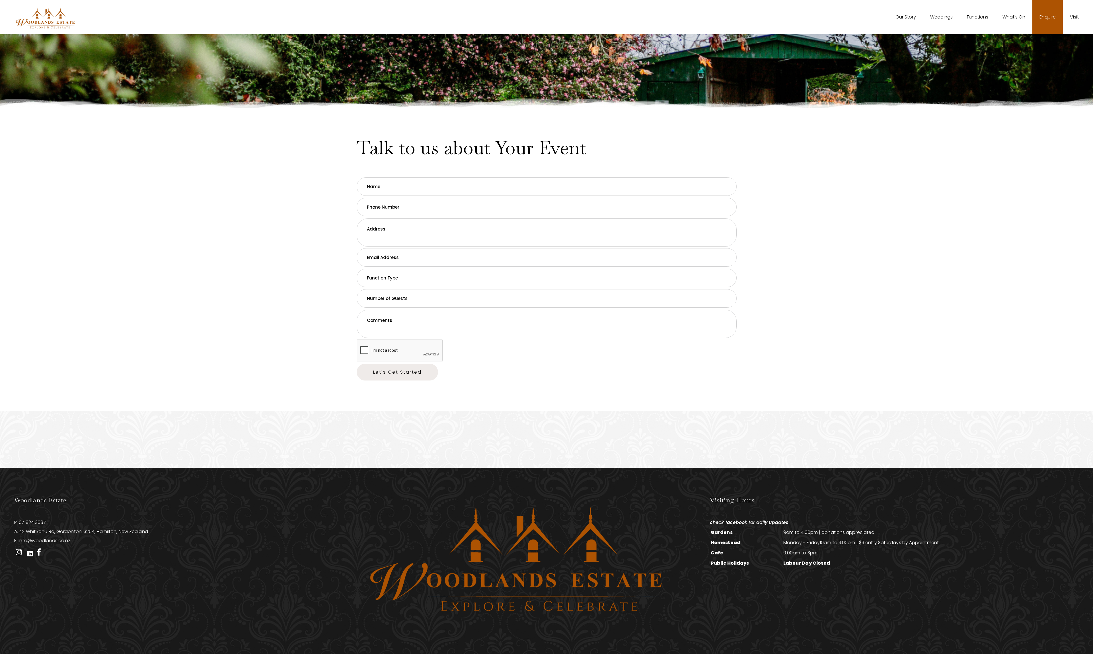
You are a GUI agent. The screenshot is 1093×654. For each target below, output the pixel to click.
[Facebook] (38, 552)
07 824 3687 (32, 522)
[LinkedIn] (30, 552)
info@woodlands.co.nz (44, 540)
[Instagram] (18, 552)
